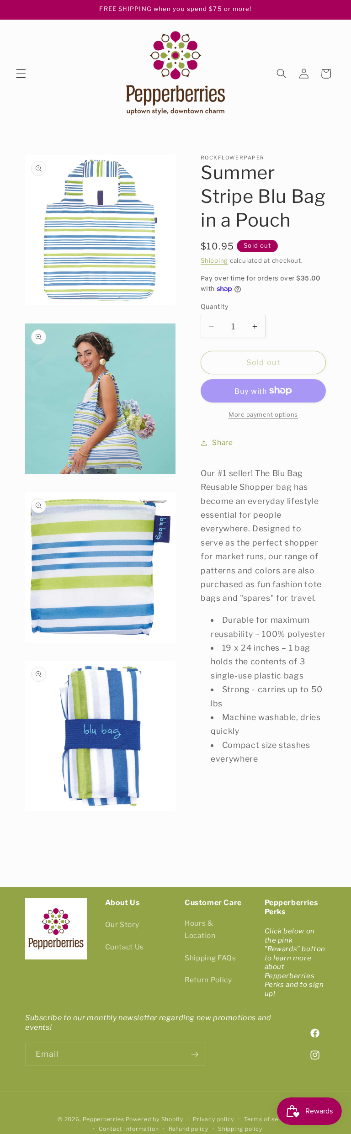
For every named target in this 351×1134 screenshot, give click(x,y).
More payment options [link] (263, 414)
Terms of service (268, 1119)
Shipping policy (240, 1128)
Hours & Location (200, 929)
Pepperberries (103, 1119)
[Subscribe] (195, 1054)
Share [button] (222, 442)
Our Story (122, 924)
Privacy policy (213, 1119)
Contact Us (124, 947)
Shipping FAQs (210, 958)
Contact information (129, 1128)
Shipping (214, 260)
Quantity (215, 306)
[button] (21, 74)
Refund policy (188, 1128)
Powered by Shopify (154, 1119)
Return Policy (208, 979)
